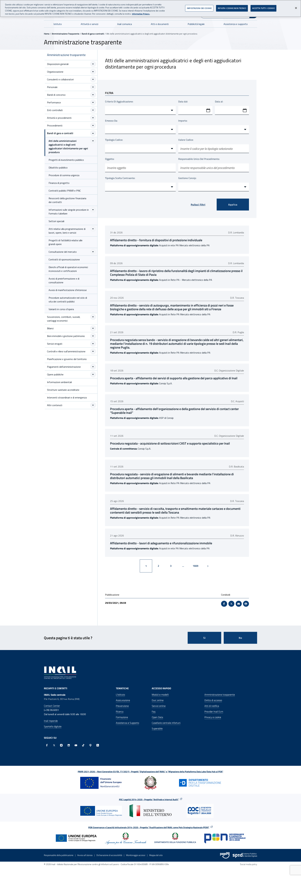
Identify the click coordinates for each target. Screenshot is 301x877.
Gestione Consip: (187, 178)
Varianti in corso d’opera (61, 309)
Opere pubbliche (55, 374)
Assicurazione (123, 700)
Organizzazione (55, 72)
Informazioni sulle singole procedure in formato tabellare (69, 211)
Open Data (157, 717)
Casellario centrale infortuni (166, 723)
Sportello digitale (52, 726)
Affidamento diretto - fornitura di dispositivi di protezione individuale (156, 240)
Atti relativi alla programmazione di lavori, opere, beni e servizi (67, 231)
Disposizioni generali (58, 64)
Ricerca (119, 711)
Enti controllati (55, 110)
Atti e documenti (160, 24)
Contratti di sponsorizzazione (64, 259)
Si (204, 638)
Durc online (158, 700)
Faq (153, 711)
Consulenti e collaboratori (60, 79)
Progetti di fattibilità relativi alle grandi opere (65, 242)
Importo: (182, 121)
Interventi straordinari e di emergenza (67, 397)
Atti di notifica (211, 706)
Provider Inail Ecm (213, 711)
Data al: (219, 101)
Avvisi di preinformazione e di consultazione (64, 280)
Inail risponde (51, 721)
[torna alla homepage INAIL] (60, 672)
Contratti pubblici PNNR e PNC (65, 190)
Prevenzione (122, 706)
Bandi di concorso (56, 95)
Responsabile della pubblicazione (58, 855)
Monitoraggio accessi (135, 855)
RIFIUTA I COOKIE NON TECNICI (232, 8)
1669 (197, 566)
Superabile (157, 728)
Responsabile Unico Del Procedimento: (199, 159)
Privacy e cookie (212, 717)
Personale (52, 87)
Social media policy (248, 864)
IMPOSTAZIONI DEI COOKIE (199, 8)
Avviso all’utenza (84, 855)
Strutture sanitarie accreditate (63, 390)
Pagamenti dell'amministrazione (64, 367)
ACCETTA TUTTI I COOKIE (263, 8)
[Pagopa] (225, 855)
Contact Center (52, 706)
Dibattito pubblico (58, 167)
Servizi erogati (54, 344)
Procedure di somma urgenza (64, 175)
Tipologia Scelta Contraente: (120, 178)
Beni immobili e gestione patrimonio (66, 336)
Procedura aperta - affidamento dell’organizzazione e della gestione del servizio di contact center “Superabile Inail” (174, 411)
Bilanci (50, 328)
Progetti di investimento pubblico (66, 160)
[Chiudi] (296, 8)
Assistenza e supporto (236, 24)
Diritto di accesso (213, 700)
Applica (232, 204)
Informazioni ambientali (59, 382)
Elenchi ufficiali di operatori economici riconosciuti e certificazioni (68, 269)
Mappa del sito (156, 855)
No (240, 638)
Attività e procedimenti (59, 118)
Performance (54, 102)
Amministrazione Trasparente (65, 33)
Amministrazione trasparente (66, 54)
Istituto (57, 24)
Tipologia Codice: (114, 140)
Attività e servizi (89, 24)
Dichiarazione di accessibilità (109, 855)
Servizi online (159, 706)
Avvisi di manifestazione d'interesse (68, 290)
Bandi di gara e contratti (93, 33)
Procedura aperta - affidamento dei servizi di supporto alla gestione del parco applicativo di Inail (173, 378)
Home (46, 33)
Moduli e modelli (160, 694)
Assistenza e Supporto (127, 723)
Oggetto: (109, 159)
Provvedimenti (54, 125)
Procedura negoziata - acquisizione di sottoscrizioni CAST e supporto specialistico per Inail (170, 443)
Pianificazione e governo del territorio (67, 359)
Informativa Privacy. (141, 13)
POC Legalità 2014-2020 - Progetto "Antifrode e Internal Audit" (149, 799)
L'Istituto (120, 694)
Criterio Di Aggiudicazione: (119, 101)
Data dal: (183, 101)
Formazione (122, 717)
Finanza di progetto (59, 183)
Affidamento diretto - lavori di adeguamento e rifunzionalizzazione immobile (161, 543)
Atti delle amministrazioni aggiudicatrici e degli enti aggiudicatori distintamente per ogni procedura (68, 146)
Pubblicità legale (196, 24)
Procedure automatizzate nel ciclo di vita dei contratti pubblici (68, 299)
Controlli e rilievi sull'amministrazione (66, 351)
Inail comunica (124, 24)
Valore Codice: (185, 140)
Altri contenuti (54, 405)
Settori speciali (56, 221)
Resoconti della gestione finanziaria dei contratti (67, 200)
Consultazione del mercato (63, 252)
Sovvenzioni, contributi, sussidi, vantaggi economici (63, 319)
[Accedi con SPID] (245, 855)
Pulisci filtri (198, 204)
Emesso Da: (111, 121)
